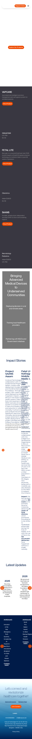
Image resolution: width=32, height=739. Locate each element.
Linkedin (15, 713)
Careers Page (22, 702)
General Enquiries (10, 702)
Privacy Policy (16, 731)
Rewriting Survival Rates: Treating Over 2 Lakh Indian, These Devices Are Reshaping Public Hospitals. (7, 590)
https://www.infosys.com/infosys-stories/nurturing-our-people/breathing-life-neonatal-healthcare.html (17, 426)
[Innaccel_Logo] (8, 5)
